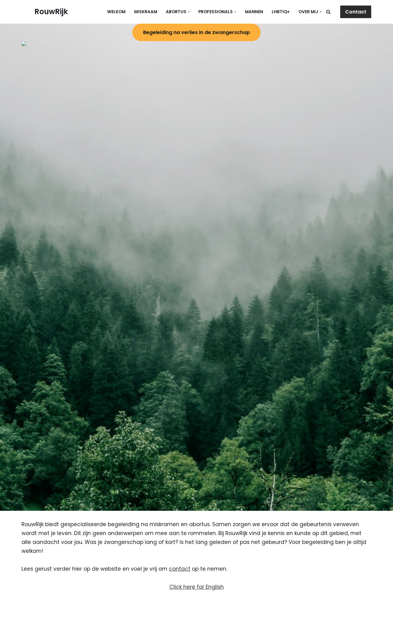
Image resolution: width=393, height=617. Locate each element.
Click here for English (196, 587)
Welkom (116, 12)
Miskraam (145, 12)
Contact (355, 11)
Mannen (254, 12)
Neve (28, 608)
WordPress (116, 608)
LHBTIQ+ (281, 12)
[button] (189, 12)
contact (179, 568)
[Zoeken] (328, 12)
